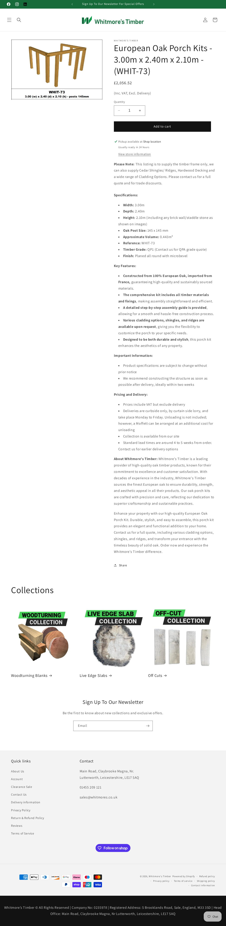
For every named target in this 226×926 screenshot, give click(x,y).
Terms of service (183, 880)
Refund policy (207, 876)
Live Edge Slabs (93, 675)
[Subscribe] (148, 726)
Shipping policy (206, 880)
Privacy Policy (20, 810)
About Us (17, 771)
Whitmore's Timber (160, 876)
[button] (9, 20)
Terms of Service (22, 833)
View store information (134, 154)
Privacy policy (161, 880)
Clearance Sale (21, 787)
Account (17, 779)
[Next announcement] (154, 4)
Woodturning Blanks (29, 675)
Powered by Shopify (183, 876)
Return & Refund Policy (27, 818)
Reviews (16, 826)
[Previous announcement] (72, 4)
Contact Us (19, 794)
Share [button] (123, 565)
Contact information (203, 885)
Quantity (119, 102)
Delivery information (25, 802)
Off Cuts (155, 675)
